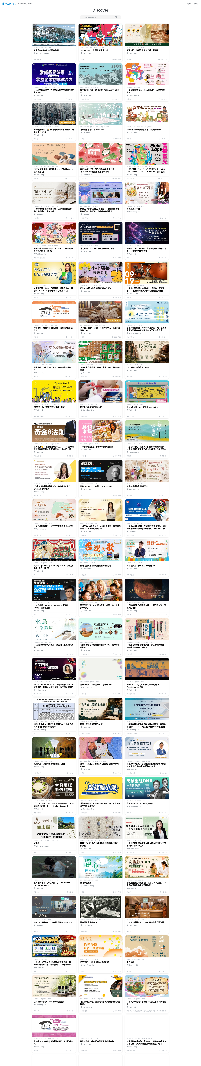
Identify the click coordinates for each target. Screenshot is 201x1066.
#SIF (82, 60)
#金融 (36, 932)
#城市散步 (130, 377)
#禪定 (82, 892)
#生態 (36, 654)
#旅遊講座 (37, 773)
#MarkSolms (85, 654)
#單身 (129, 932)
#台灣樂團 (130, 416)
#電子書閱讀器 (85, 733)
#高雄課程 (84, 813)
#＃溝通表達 (131, 694)
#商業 (129, 813)
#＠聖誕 (129, 496)
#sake (129, 60)
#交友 (129, 614)
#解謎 (36, 178)
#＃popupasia (39, 416)
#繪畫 (82, 773)
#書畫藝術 (130, 654)
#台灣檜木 (84, 932)
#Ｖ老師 (83, 456)
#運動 (36, 337)
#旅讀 (129, 297)
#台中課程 (130, 535)
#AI (128, 258)
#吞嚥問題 (84, 416)
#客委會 (83, 178)
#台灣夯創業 (131, 773)
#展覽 (82, 139)
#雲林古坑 (37, 535)
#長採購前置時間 (132, 733)
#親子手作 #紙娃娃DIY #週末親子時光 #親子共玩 (143, 1011)
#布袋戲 (83, 575)
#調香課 (36, 218)
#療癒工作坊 (85, 218)
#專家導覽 (84, 377)
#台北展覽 (130, 178)
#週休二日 (37, 496)
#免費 (129, 139)
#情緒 (36, 1051)
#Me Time (37, 1011)
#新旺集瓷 (84, 1051)
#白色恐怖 (130, 337)
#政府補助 (84, 1011)
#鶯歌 (82, 971)
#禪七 (36, 852)
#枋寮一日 (37, 60)
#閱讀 (129, 456)
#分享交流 (130, 575)
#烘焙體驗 (37, 813)
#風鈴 (82, 852)
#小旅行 (129, 971)
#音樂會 (83, 694)
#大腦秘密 (84, 535)
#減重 (129, 892)
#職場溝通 (130, 852)
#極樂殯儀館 (85, 99)
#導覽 (36, 139)
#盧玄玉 (36, 377)
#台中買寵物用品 (39, 258)
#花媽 (129, 99)
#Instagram (38, 694)
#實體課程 (37, 99)
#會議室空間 (131, 1051)
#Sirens (36, 892)
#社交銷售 (37, 456)
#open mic (37, 575)
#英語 (36, 297)
